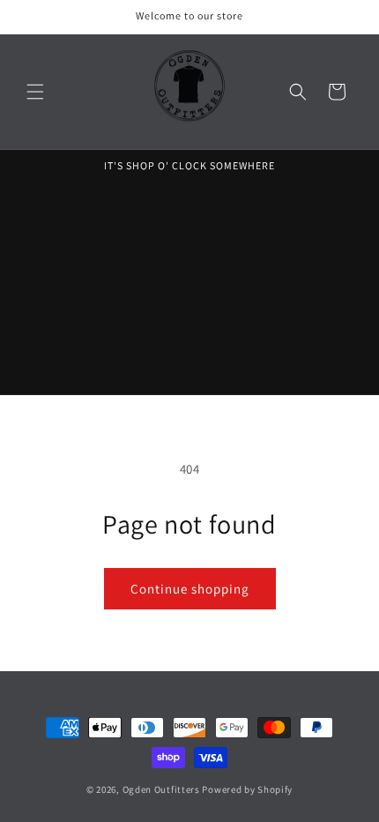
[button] (35, 91)
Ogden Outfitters (161, 789)
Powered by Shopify (247, 789)
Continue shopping (189, 588)
